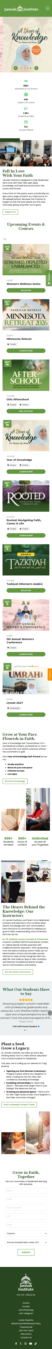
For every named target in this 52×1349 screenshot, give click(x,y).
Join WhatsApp (26, 1310)
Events (26, 1303)
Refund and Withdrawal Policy (26, 1323)
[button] (15, 68)
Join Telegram (26, 1313)
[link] (26, 290)
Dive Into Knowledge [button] (15, 781)
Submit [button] (26, 1252)
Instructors (26, 1334)
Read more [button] (26, 1021)
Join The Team (26, 1330)
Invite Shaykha (26, 1320)
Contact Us (26, 1337)
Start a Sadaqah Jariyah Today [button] (19, 1104)
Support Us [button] (10, 212)
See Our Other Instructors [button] (18, 972)
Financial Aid (26, 1327)
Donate (26, 1306)
